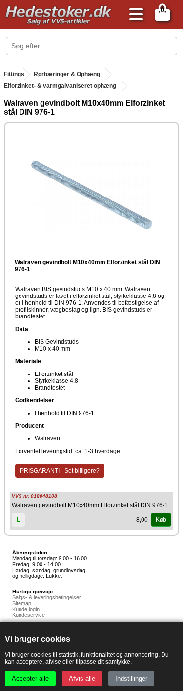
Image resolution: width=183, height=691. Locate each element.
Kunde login (26, 609)
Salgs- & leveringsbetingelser (46, 597)
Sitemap (21, 603)
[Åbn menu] (133, 15)
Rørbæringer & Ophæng (67, 74)
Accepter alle (30, 678)
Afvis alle (82, 678)
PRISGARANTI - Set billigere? (60, 470)
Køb (161, 519)
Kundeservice (28, 615)
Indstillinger (131, 678)
